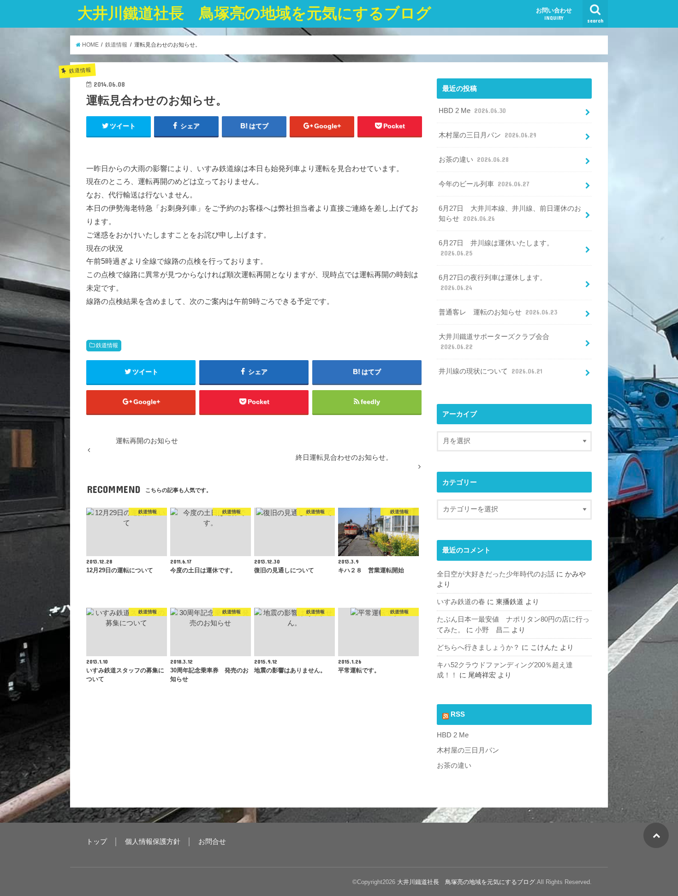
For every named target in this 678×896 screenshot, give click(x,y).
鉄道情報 (107, 345)
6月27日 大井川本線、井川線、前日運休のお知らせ (510, 213)
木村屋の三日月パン (487, 135)
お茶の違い (474, 159)
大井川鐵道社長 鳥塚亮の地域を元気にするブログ (254, 13)
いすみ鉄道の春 (461, 601)
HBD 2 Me (472, 110)
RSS (458, 714)
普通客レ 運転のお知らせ (498, 312)
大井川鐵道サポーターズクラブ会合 (494, 341)
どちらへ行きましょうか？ (478, 647)
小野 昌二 (492, 630)
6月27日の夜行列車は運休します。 (493, 282)
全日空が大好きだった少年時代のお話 (495, 574)
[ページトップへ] (656, 835)
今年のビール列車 (484, 184)
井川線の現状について (490, 371)
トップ (96, 841)
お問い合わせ (554, 14)
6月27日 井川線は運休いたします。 (496, 248)
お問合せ (212, 841)
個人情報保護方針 (152, 841)
